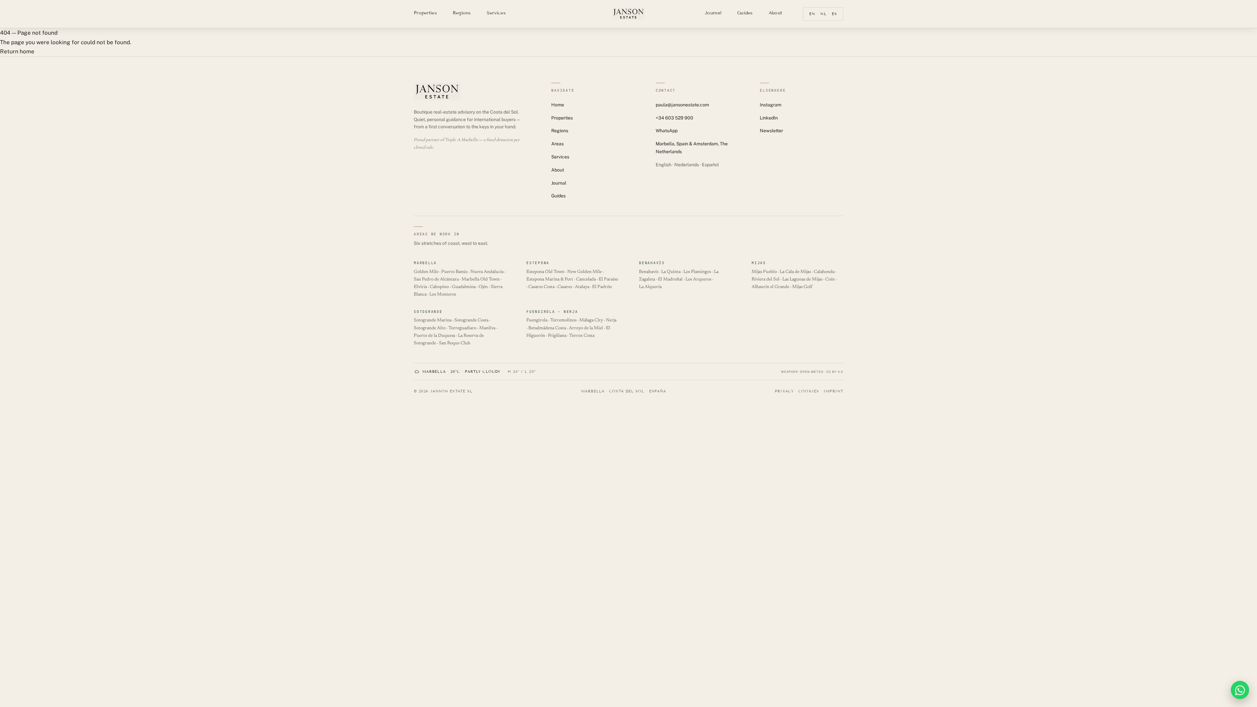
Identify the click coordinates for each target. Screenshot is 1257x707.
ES (834, 13)
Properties (425, 13)
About (775, 13)
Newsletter (771, 130)
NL (823, 13)
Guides (745, 13)
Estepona (537, 263)
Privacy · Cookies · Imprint (809, 391)
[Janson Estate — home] (628, 14)
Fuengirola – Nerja (552, 311)
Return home (17, 51)
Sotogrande (428, 311)
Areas (557, 143)
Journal (713, 13)
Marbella (425, 263)
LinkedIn (769, 117)
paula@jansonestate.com (682, 104)
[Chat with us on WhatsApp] (1240, 690)
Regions (462, 13)
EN (812, 13)
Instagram (770, 104)
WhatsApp (667, 130)
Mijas (759, 263)
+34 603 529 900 (674, 117)
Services (496, 13)
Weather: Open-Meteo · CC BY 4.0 (812, 371)
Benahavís (652, 263)
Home (557, 104)
